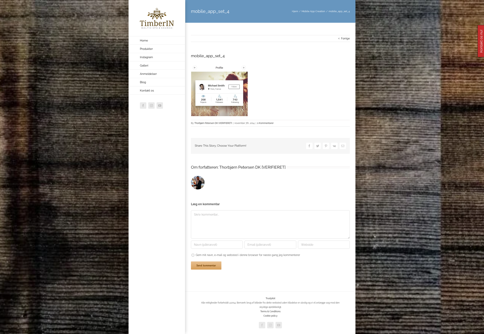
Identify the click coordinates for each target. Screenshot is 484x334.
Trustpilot (270, 298)
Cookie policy (270, 315)
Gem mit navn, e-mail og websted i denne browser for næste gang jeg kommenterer (248, 255)
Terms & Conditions (270, 311)
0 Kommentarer (265, 123)
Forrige (345, 38)
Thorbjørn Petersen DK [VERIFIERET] (213, 123)
